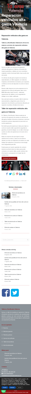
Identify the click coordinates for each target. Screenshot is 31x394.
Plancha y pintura (7, 335)
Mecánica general (7, 331)
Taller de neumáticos (8, 341)
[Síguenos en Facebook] (6, 293)
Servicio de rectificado (8, 338)
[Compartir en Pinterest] (17, 174)
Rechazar (12, 387)
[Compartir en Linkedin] (20, 174)
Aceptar (5, 387)
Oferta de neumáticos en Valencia (18, 194)
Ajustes (19, 387)
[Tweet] (10, 174)
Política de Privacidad (17, 392)
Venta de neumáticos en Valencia (13, 209)
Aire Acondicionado (8, 345)
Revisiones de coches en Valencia (13, 215)
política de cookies (18, 383)
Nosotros (5, 328)
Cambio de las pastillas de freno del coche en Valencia (16, 203)
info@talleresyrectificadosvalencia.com (11, 375)
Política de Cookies (7, 392)
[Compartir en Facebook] (7, 174)
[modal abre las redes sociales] (24, 174)
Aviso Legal (25, 392)
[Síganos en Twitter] (15, 293)
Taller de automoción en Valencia (13, 221)
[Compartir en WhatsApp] (13, 174)
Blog (8, 27)
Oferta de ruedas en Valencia (12, 227)
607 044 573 (5, 371)
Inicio (4, 27)
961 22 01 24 (12, 371)
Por (12, 180)
